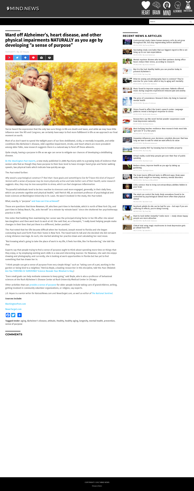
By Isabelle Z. (147, 230)
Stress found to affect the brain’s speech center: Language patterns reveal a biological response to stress (158, 110)
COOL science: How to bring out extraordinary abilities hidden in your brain (160, 186)
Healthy (60, 321)
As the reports (20, 161)
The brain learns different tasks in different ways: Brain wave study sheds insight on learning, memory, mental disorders (159, 176)
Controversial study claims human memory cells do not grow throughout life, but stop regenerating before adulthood (159, 41)
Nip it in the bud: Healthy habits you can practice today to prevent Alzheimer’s (157, 70)
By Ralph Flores (148, 124)
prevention (109, 321)
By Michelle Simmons (150, 84)
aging (23, 321)
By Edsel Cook (148, 161)
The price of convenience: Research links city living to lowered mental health (159, 99)
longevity (83, 321)
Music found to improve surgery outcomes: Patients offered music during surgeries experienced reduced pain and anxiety (159, 90)
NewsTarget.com (13, 309)
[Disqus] (61, 371)
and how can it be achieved (45, 201)
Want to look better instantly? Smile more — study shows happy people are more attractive (160, 217)
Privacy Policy (97, 486)
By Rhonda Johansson (150, 93)
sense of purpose (13, 324)
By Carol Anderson (149, 55)
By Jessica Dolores (149, 65)
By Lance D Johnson (149, 103)
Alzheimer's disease (37, 321)
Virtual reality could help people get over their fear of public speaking (159, 157)
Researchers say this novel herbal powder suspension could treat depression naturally (159, 120)
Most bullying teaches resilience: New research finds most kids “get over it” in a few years (160, 129)
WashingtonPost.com (15, 304)
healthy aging (71, 321)
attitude (51, 321)
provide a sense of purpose (42, 285)
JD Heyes (24, 52)
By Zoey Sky (147, 74)
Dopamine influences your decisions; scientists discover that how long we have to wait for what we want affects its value (160, 139)
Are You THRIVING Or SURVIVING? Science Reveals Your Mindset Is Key (39, 271)
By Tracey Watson (149, 45)
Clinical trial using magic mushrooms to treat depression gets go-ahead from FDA (159, 227)
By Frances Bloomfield (150, 180)
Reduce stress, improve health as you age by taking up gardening (156, 166)
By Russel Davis (148, 133)
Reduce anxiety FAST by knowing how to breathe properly (157, 148)
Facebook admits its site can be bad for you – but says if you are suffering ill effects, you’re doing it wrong (160, 207)
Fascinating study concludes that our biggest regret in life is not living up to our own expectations (160, 51)
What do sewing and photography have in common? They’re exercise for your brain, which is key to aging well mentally (158, 80)
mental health (96, 321)
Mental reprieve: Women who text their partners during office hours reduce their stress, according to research (159, 61)
